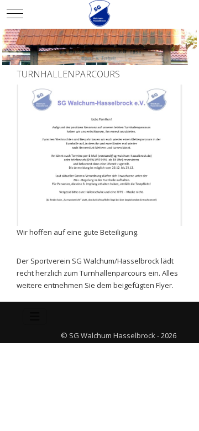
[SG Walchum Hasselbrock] (99, 13)
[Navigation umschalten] (35, 316)
